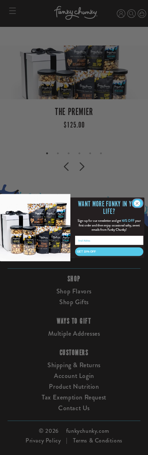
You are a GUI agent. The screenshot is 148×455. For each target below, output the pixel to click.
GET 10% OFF (86, 251)
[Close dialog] (137, 203)
